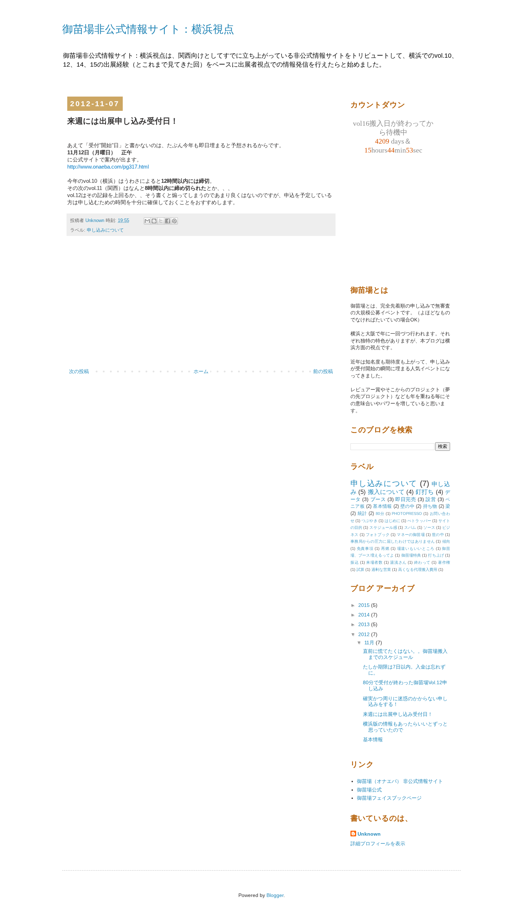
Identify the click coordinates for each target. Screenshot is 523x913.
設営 (431, 499)
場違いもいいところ (415, 548)
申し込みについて (105, 230)
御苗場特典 (411, 555)
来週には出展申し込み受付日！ (398, 714)
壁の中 (407, 506)
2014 (364, 615)
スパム (410, 527)
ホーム (201, 371)
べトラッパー (419, 521)
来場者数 (374, 562)
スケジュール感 (383, 527)
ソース (429, 527)
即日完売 (405, 499)
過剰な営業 (381, 569)
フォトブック (378, 534)
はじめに (392, 521)
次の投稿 (79, 371)
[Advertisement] (201, 313)
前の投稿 (323, 371)
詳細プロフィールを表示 (377, 843)
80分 (380, 513)
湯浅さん (398, 562)
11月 (370, 642)
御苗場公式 (369, 790)
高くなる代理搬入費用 (417, 569)
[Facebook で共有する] (167, 221)
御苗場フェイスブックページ (389, 798)
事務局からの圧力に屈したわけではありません (392, 541)
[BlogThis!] (154, 221)
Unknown (369, 834)
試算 (360, 569)
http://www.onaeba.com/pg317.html (108, 167)
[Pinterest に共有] (174, 221)
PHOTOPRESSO (407, 513)
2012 (364, 634)
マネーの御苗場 (410, 534)
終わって (422, 562)
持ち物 (430, 506)
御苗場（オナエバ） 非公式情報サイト (400, 781)
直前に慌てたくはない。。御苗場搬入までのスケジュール (405, 654)
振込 (354, 562)
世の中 (438, 534)
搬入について (386, 492)
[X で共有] (160, 221)
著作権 (444, 562)
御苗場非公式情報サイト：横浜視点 (148, 29)
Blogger (275, 895)
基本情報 (382, 506)
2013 (364, 624)
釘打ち (425, 492)
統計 (362, 513)
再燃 (385, 548)
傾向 (446, 541)
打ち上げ (436, 555)
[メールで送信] (147, 221)
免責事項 (365, 548)
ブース (378, 499)
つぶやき (369, 521)
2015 (364, 605)
